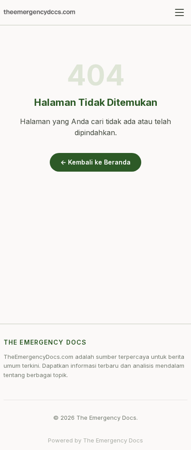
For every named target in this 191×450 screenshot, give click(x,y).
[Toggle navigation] (179, 12)
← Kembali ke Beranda (95, 162)
